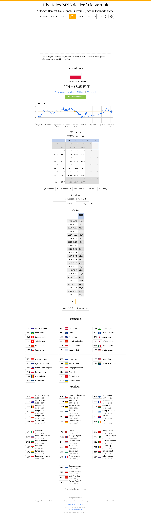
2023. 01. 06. (72, 280)
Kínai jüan (39, 345)
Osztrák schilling (42, 395)
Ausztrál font (40, 400)
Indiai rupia (107, 328)
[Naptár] (72, 16)
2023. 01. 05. (72, 284)
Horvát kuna (107, 415)
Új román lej (40, 376)
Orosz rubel (73, 359)
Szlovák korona (75, 466)
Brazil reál (39, 333)
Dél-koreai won (108, 341)
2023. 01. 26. (72, 231)
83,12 (56, 182)
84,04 (76, 168)
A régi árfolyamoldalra (76, 489)
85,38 (70, 161)
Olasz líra (39, 430)
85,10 (70, 154)
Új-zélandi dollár (42, 363)
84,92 (56, 168)
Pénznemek (91, 92)
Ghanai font (107, 405)
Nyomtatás (83, 308)
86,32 (63, 147)
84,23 (63, 175)
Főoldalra (44, 16)
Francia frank (108, 400)
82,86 (70, 182)
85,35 (83, 147)
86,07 (63, 154)
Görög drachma (108, 410)
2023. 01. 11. (73, 270)
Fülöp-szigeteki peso (43, 367)
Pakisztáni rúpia (109, 435)
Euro (71, 333)
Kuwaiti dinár (41, 440)
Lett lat (72, 430)
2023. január (79, 189)
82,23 (76, 175)
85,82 (70, 147)
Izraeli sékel (74, 350)
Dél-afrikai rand (109, 363)
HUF (91, 203)
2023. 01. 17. (72, 256)
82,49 (83, 175)
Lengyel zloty (40, 372)
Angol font (73, 337)
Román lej (106, 446)
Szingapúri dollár (76, 367)
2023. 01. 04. (72, 288)
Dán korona (73, 328)
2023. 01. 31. (73, 221)
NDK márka (73, 400)
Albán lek (72, 446)
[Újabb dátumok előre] (77, 301)
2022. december (64, 189)
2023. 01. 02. (72, 294)
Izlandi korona (108, 333)
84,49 (56, 161)
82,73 (70, 175)
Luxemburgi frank (42, 456)
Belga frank (40, 405)
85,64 (56, 154)
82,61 (63, 182)
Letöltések (69, 308)
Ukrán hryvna (74, 380)
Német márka (74, 405)
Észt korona (74, 410)
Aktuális (63, 16)
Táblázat (80, 92)
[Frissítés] (106, 16)
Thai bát (72, 372)
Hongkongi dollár (76, 341)
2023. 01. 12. (72, 266)
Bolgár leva (39, 410)
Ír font (105, 420)
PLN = (69, 203)
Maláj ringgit (107, 350)
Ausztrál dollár (41, 328)
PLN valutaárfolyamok (75, 96)
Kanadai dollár (41, 337)
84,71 (63, 161)
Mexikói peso (107, 345)
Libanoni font (40, 446)
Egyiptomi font (75, 415)
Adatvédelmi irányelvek (75, 504)
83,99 (83, 168)
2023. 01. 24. (72, 238)
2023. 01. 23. (72, 242)
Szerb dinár (40, 380)
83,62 (56, 175)
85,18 (76, 161)
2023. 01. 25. (72, 235)
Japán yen (106, 337)
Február (91, 189)
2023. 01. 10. (72, 273)
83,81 (70, 168)
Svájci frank (40, 341)
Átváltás (71, 92)
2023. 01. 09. (72, 277)
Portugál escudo (109, 440)
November (49, 189)
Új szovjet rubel (75, 471)
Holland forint (74, 440)
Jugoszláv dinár (75, 481)
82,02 (83, 182)
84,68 (76, 154)
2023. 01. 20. (72, 245)
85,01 (63, 168)
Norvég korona (41, 359)
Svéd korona (74, 363)
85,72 (76, 147)
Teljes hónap (60, 92)
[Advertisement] (15, 37)
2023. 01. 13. (73, 263)
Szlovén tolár (107, 456)
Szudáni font (107, 451)
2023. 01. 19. (72, 249)
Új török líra (74, 376)
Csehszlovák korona (77, 395)
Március (102, 189)
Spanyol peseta (75, 420)
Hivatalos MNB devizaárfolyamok (75, 5)
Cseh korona (40, 350)
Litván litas (39, 451)
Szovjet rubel (107, 430)
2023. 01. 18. (72, 252)
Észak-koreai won (42, 435)
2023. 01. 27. (72, 228)
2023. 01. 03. (72, 291)
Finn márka (107, 395)
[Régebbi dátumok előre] (73, 301)
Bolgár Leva (40, 415)
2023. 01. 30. (72, 224)
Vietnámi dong (75, 476)
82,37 (76, 182)
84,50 (83, 154)
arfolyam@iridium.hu (75, 509)
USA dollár (106, 359)
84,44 (83, 161)
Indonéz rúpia (74, 345)
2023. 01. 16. (72, 259)
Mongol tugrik (75, 435)
